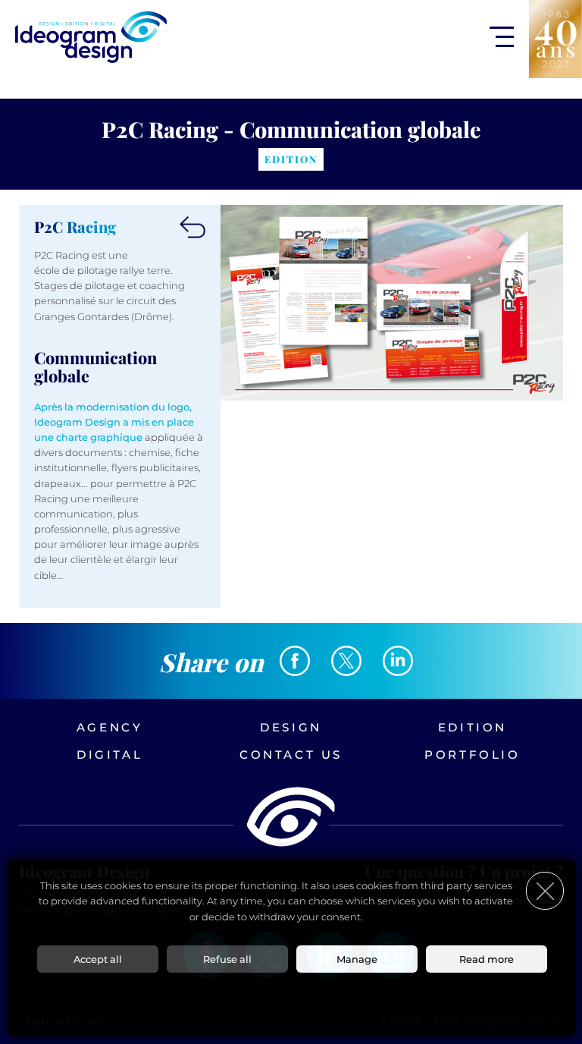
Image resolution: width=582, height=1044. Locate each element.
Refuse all (227, 959)
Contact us (291, 754)
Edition (472, 727)
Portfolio (472, 754)
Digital (109, 754)
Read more (486, 959)
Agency (110, 727)
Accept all (98, 959)
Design (291, 727)
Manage (356, 959)
